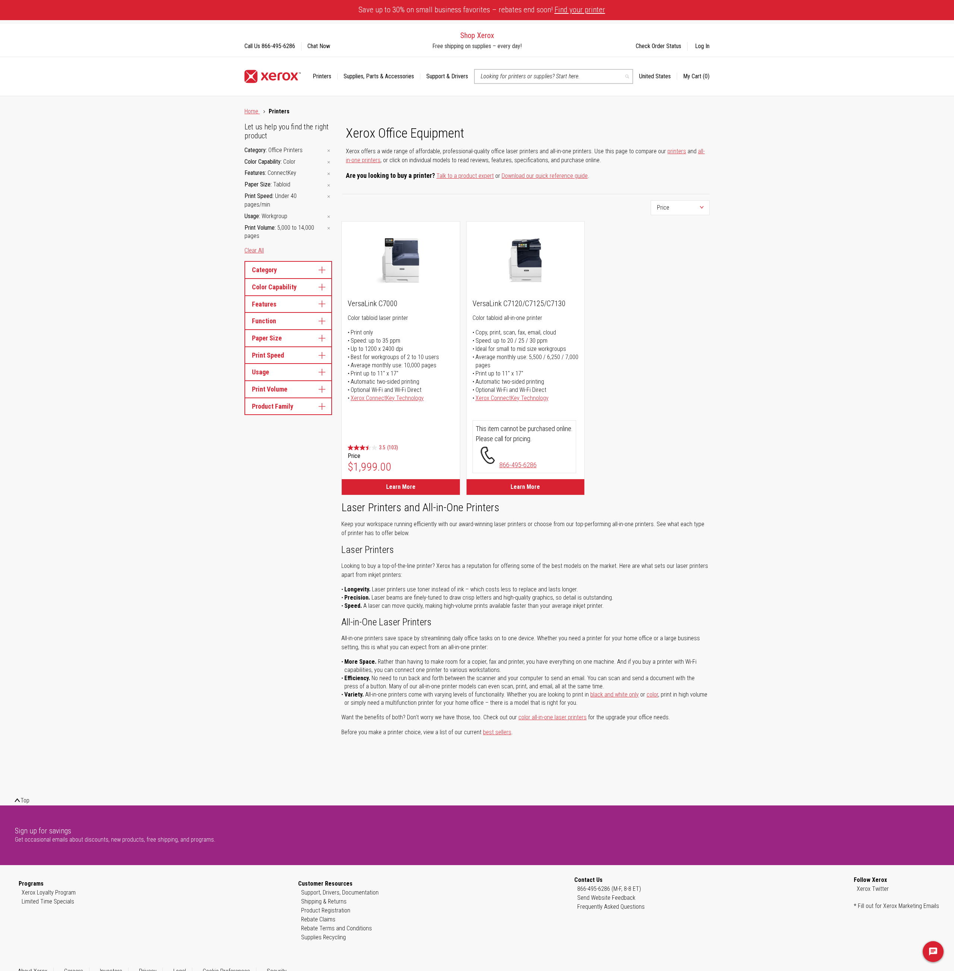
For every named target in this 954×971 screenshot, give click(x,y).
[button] (658, 76)
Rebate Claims (318, 919)
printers (676, 151)
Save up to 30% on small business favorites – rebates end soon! (481, 9)
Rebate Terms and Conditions (336, 928)
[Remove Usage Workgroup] (328, 217)
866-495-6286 (518, 465)
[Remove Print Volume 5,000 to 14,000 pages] (328, 228)
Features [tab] (264, 304)
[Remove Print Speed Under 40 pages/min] (328, 196)
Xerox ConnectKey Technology (387, 398)
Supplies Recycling (323, 937)
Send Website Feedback (606, 897)
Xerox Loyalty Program (49, 892)
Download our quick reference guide (545, 175)
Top (24, 800)
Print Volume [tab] (269, 389)
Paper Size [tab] (267, 338)
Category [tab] (264, 270)
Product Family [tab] (272, 406)
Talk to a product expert (465, 175)
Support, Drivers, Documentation (340, 892)
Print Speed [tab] (268, 355)
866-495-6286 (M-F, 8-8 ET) (609, 888)
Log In (702, 46)
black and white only (614, 694)
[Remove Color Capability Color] (328, 162)
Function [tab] (264, 321)
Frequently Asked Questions (611, 906)
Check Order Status (658, 46)
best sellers (497, 732)
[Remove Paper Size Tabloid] (328, 185)
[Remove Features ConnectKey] (328, 173)
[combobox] (553, 76)
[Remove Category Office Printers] (328, 151)
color (652, 694)
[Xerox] (272, 76)
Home (252, 111)
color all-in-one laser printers (552, 717)
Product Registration (325, 910)
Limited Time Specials (48, 901)
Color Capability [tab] (274, 287)
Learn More (401, 486)
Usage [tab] (260, 372)
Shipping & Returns (324, 901)
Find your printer (580, 9)
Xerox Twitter (873, 888)
